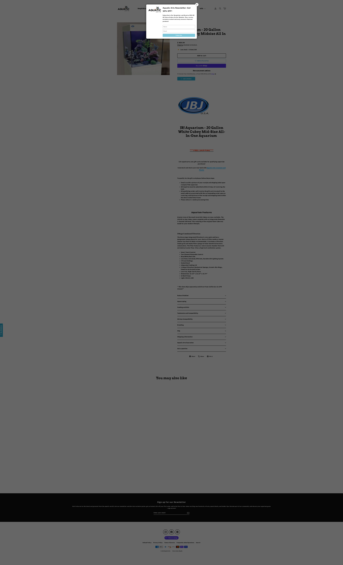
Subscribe (179, 35)
